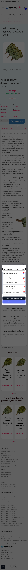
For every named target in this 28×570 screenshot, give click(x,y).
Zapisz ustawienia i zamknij (14, 298)
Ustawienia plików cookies (13, 269)
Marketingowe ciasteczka (12, 277)
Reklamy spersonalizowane (12, 292)
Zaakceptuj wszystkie (14, 302)
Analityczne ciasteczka (11, 282)
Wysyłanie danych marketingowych (10, 287)
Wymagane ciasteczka (11, 273)
